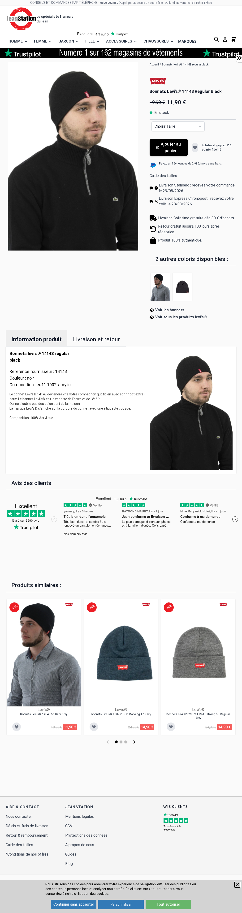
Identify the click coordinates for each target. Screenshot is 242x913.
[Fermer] (237, 884)
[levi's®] (158, 81)
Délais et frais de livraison (27, 826)
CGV (68, 826)
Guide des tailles (163, 175)
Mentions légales (79, 816)
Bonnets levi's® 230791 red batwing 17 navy (121, 714)
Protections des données (86, 835)
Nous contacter (19, 816)
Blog (69, 863)
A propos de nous (79, 845)
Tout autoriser (168, 904)
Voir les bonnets (169, 310)
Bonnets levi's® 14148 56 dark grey (43, 714)
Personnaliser (121, 904)
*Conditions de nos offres (27, 854)
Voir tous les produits (181, 317)
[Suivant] (134, 742)
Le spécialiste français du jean (55, 19)
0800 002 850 (109, 2)
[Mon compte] (225, 39)
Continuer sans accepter (73, 904)
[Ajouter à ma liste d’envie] (195, 147)
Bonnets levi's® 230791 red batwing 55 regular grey (198, 716)
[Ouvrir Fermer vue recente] (239, 58)
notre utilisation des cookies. (87, 894)
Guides (70, 854)
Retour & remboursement (27, 835)
